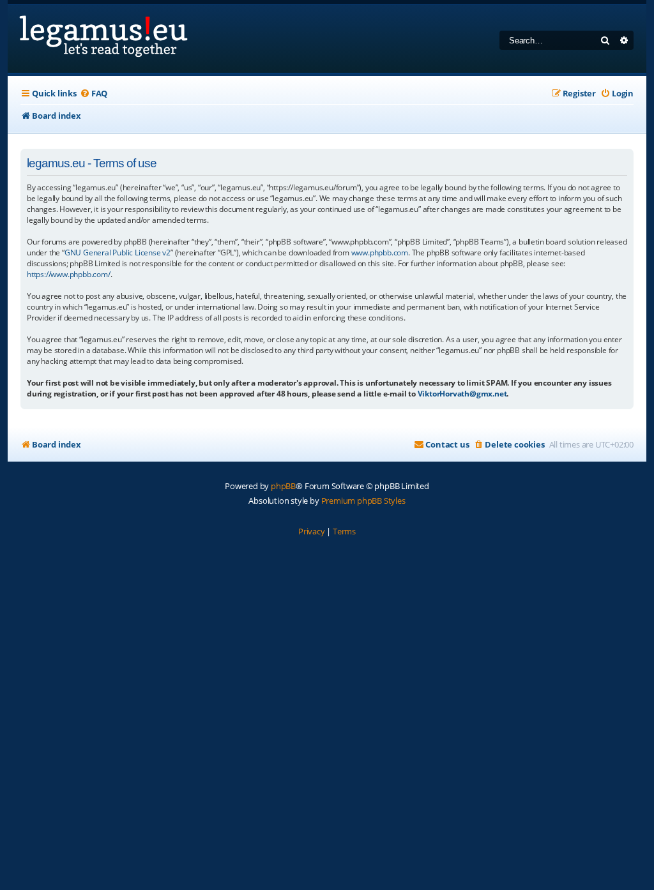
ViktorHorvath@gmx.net (462, 393)
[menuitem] (93, 93)
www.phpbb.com (379, 252)
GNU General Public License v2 (118, 252)
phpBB (283, 486)
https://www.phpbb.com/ (68, 274)
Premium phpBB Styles (363, 500)
